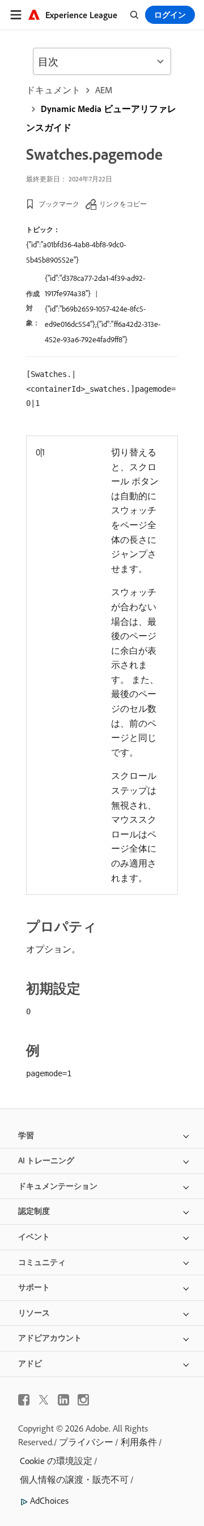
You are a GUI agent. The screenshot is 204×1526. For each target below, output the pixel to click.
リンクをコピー (123, 204)
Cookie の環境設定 (56, 1460)
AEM (103, 90)
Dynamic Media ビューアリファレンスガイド (101, 118)
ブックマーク (59, 204)
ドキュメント (53, 90)
